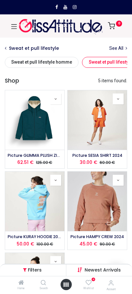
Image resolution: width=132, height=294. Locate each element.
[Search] (43, 283)
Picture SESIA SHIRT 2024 (97, 155)
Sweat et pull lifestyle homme (41, 62)
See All (116, 48)
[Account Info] (111, 283)
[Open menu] (66, 285)
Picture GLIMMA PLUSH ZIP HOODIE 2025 (35, 155)
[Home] (21, 283)
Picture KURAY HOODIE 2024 (35, 236)
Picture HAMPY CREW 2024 (97, 236)
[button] (103, 270)
